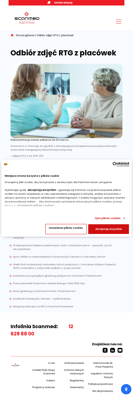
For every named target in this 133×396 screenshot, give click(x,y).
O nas (51, 363)
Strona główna (25, 35)
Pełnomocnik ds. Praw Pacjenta (103, 364)
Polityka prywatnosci (100, 384)
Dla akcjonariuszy (102, 391)
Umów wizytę (63, 3)
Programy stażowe (43, 387)
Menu (111, 25)
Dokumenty (77, 387)
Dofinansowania (74, 363)
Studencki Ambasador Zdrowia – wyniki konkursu (42, 298)
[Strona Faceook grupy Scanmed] (105, 350)
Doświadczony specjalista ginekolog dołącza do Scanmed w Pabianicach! (57, 275)
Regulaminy (77, 380)
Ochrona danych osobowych (74, 371)
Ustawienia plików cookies (66, 228)
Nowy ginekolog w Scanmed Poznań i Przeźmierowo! (44, 291)
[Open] (126, 389)
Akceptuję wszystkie (108, 229)
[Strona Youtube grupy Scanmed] (120, 350)
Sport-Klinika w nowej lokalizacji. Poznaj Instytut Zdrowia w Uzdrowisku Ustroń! (59, 256)
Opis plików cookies (108, 218)
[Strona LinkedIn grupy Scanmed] (112, 350)
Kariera (51, 380)
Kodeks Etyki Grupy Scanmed (44, 371)
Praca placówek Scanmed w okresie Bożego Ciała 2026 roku (49, 283)
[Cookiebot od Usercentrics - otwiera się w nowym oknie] (115, 164)
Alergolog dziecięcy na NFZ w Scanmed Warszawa (43, 306)
